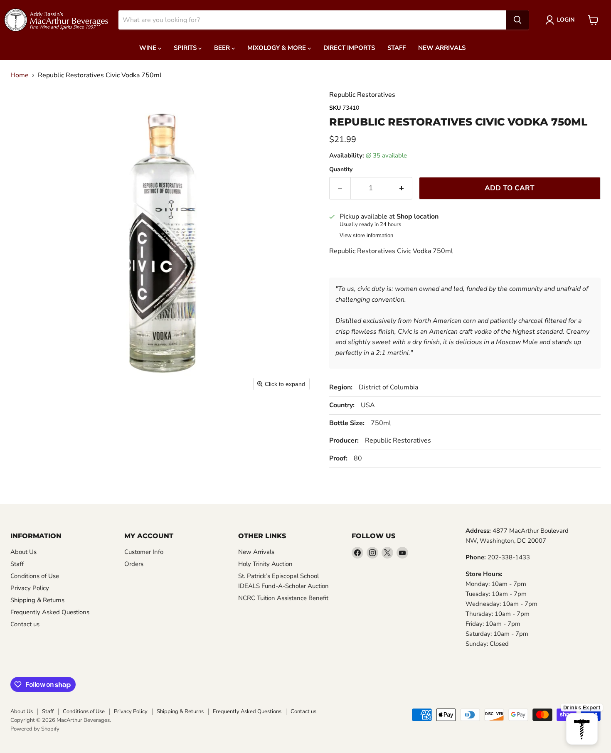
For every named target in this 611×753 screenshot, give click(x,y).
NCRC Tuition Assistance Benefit (283, 598)
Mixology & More (277, 48)
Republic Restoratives (362, 94)
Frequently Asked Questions (49, 612)
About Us (23, 552)
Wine (148, 48)
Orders (133, 564)
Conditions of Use (34, 576)
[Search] (517, 20)
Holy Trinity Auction (265, 564)
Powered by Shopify (34, 729)
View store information (366, 236)
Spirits (186, 48)
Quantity (340, 169)
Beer (223, 48)
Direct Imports (349, 48)
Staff (396, 48)
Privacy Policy (29, 588)
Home (19, 75)
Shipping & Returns (37, 600)
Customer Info (143, 552)
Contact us (24, 624)
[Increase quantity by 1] (401, 188)
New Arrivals (442, 48)
